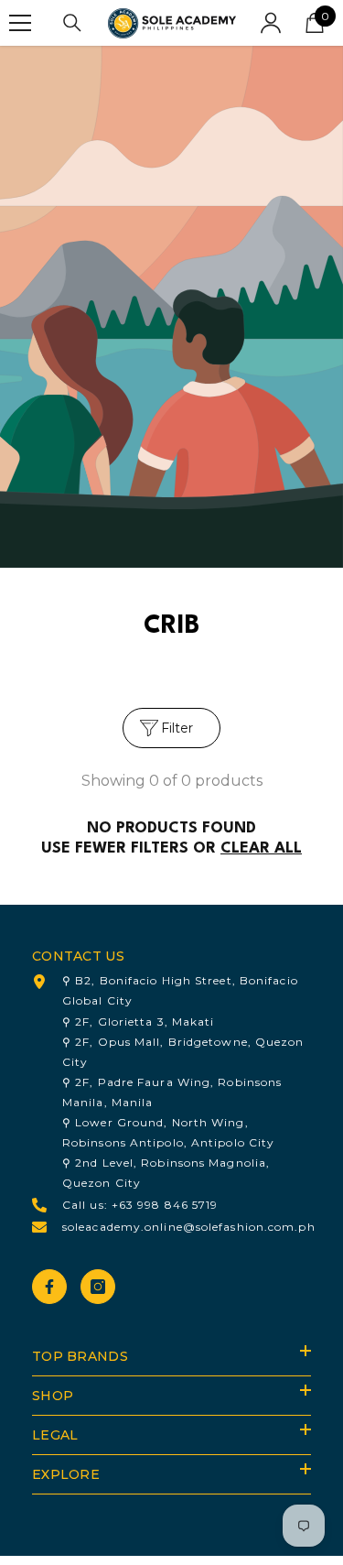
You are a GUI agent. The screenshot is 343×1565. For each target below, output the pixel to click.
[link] (171, 307)
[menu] (20, 23)
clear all (261, 848)
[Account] (271, 23)
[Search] (72, 23)
